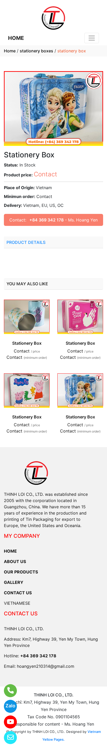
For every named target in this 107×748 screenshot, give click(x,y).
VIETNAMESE (17, 603)
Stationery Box (27, 343)
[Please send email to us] (7, 737)
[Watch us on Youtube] (7, 722)
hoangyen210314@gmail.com (45, 666)
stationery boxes (36, 50)
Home (10, 50)
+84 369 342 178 (46, 219)
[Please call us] (7, 690)
